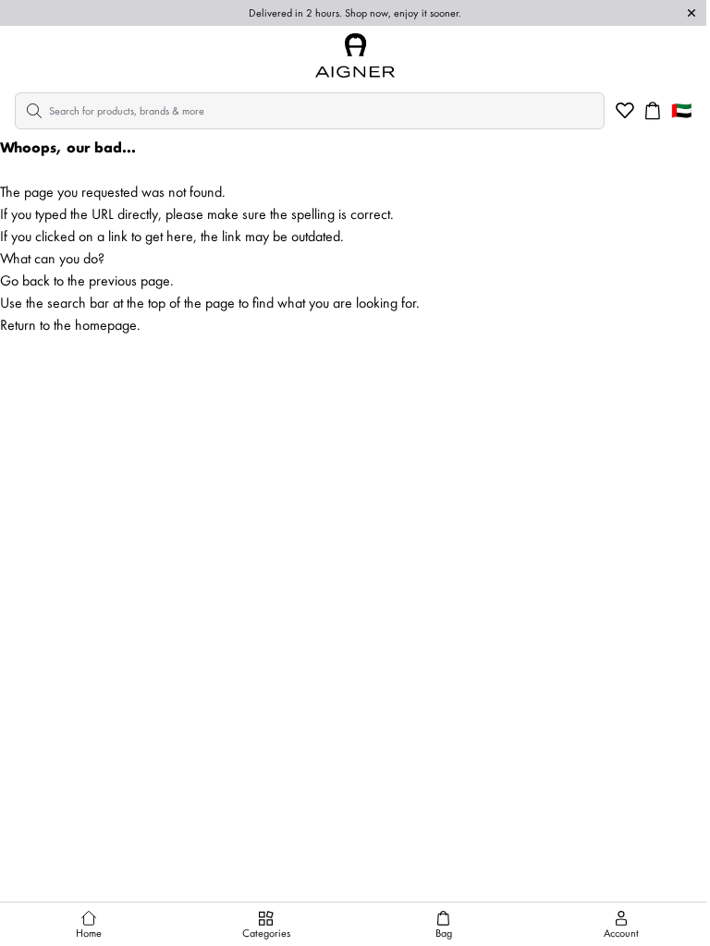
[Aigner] (355, 55)
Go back (25, 280)
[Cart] (653, 111)
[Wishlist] (625, 111)
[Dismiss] (691, 13)
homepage (106, 324)
